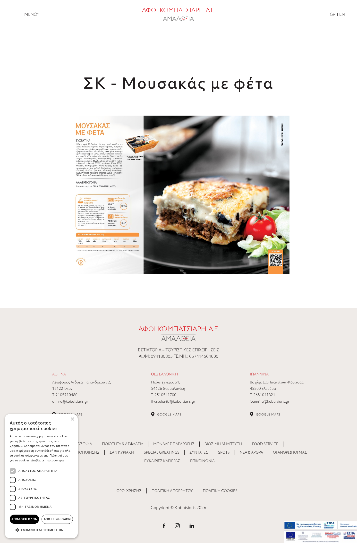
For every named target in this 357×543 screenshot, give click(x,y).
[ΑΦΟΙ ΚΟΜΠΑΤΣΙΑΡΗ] (178, 14)
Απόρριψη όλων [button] (57, 519)
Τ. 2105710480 (64, 394)
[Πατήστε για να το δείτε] (320, 525)
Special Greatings (161, 452)
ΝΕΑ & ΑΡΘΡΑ (251, 452)
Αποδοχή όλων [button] (24, 519)
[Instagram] (177, 525)
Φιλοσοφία (81, 443)
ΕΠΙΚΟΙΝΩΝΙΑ (202, 460)
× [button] (72, 419)
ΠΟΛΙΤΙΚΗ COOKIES (220, 490)
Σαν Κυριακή (122, 452)
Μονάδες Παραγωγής (174, 443)
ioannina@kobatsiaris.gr (269, 401)
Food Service (265, 443)
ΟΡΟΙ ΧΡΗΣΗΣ (129, 490)
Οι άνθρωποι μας (290, 452)
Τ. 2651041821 (262, 394)
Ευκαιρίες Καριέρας (162, 460)
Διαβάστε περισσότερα (47, 460)
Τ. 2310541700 (163, 394)
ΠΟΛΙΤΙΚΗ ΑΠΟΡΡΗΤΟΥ (172, 490)
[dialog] (41, 476)
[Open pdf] (178, 194)
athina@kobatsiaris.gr (70, 401)
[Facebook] (164, 525)
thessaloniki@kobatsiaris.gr (173, 401)
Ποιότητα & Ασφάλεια (122, 443)
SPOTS (224, 452)
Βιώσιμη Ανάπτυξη (223, 443)
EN (342, 14)
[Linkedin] (191, 525)
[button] (41, 530)
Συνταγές (198, 452)
